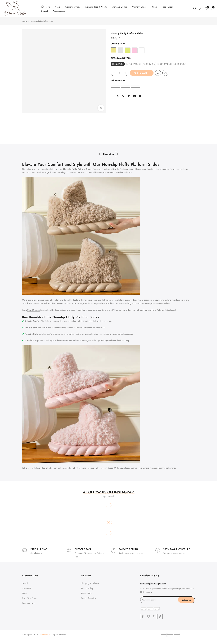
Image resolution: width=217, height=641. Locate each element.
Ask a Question (118, 80)
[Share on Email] (140, 96)
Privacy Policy (87, 593)
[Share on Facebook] (112, 96)
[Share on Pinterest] (123, 96)
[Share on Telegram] (134, 96)
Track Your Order (29, 598)
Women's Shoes (139, 6)
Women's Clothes (119, 6)
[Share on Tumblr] (129, 96)
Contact (44, 10)
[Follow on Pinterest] (154, 616)
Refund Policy (87, 588)
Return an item (28, 603)
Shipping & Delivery (90, 583)
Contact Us (27, 588)
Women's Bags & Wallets (96, 6)
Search (25, 583)
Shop (57, 6)
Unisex (154, 6)
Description (108, 154)
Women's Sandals (115, 172)
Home (47, 6)
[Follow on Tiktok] (160, 616)
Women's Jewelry (72, 6)
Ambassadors (59, 10)
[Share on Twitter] (117, 96)
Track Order (167, 6)
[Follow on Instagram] (148, 616)
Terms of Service (88, 598)
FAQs (24, 593)
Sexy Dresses (33, 309)
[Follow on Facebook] (142, 616)
